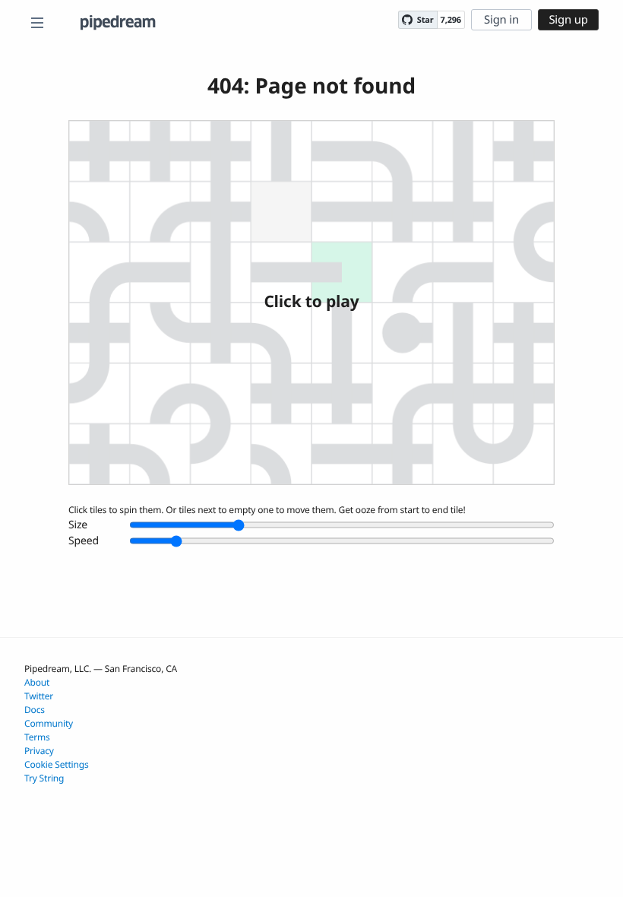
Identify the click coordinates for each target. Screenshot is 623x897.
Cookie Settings (56, 764)
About (36, 682)
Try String (44, 778)
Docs (34, 709)
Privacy (39, 750)
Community (48, 723)
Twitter (38, 695)
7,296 (451, 20)
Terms (37, 737)
